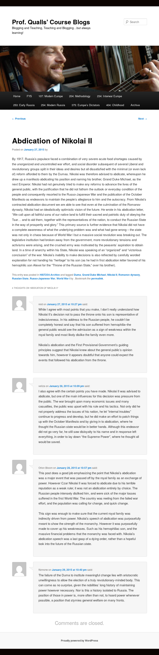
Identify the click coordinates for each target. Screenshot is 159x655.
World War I (63, 278)
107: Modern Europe (51, 96)
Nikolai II (112, 275)
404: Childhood (115, 105)
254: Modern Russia (53, 105)
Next (142, 118)
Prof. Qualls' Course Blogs (51, 21)
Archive (135, 105)
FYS (29, 96)
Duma (77, 275)
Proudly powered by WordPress (79, 640)
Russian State (20, 278)
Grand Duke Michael (94, 275)
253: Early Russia (24, 105)
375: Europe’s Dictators (86, 105)
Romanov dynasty (129, 275)
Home (16, 96)
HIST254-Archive (50, 275)
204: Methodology (79, 96)
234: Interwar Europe (109, 96)
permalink (97, 278)
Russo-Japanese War (42, 278)
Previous (19, 118)
